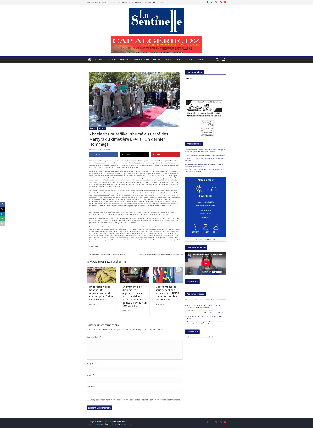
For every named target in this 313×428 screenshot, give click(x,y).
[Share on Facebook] (2, 204)
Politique (111, 59)
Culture (179, 59)
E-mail (90, 375)
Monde (168, 59)
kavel (187, 305)
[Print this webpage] (2, 223)
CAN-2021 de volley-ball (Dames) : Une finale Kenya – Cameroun (160, 254)
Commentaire (94, 337)
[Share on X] (2, 209)
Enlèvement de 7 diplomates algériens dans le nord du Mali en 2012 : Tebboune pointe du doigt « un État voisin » (134, 296)
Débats (200, 59)
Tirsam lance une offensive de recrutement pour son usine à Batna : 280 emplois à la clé (204, 312)
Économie (124, 59)
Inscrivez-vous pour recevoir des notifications (200, 287)
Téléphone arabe (141, 59)
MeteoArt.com (209, 239)
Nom (90, 363)
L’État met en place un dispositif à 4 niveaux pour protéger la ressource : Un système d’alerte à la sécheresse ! (205, 151)
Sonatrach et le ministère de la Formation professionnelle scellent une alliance (202, 306)
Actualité (99, 59)
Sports (189, 59)
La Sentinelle (106, 149)
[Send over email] (2, 218)
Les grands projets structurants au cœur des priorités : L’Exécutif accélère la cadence (204, 323)
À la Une (93, 128)
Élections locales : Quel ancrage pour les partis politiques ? (107, 254)
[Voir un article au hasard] (223, 60)
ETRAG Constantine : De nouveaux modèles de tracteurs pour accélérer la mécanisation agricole (205, 301)
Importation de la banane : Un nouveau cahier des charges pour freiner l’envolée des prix (101, 293)
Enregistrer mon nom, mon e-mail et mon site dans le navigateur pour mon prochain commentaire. (135, 399)
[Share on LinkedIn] (2, 214)
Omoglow (188, 316)
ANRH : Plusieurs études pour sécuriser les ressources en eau (205, 155)
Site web (91, 386)
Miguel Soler (189, 300)
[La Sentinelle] (90, 60)
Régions (157, 59)
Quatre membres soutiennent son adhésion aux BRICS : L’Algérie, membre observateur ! (168, 293)
